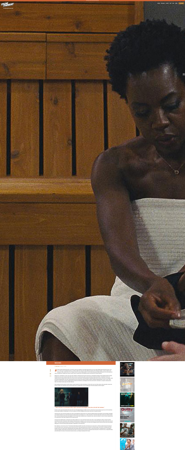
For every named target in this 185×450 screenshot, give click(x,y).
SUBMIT (92, 230)
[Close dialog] (102, 218)
